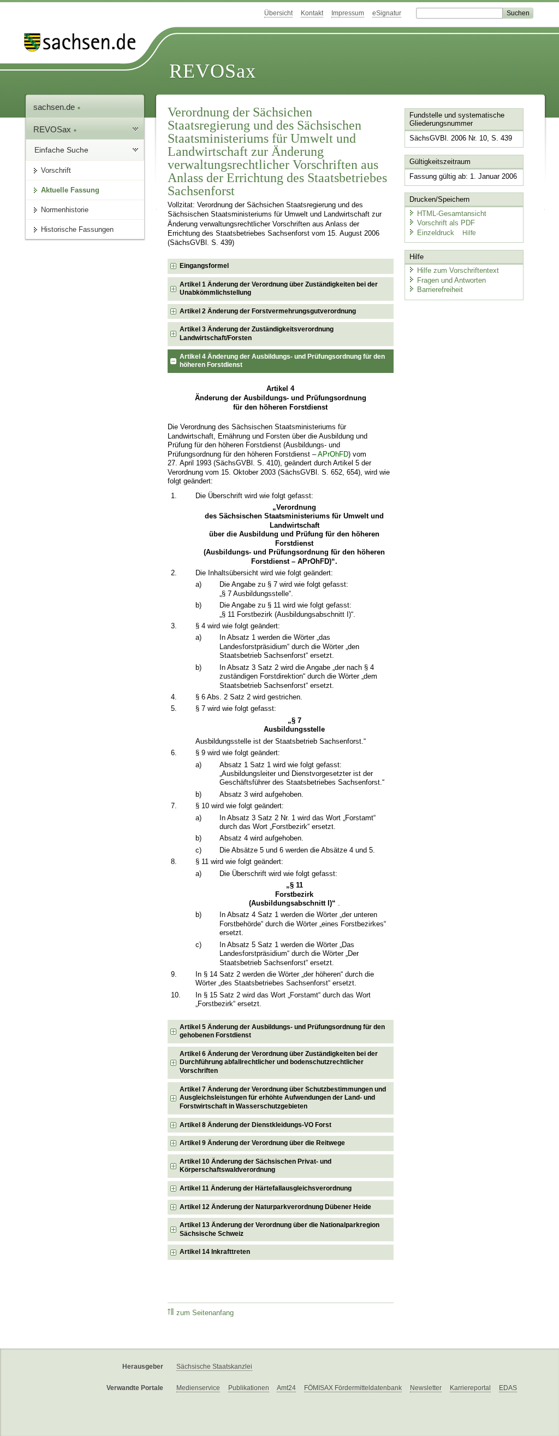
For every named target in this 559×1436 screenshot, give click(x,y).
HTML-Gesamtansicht (451, 213)
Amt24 (286, 1388)
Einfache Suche (61, 149)
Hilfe (469, 233)
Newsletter (426, 1388)
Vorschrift (56, 170)
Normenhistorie (64, 210)
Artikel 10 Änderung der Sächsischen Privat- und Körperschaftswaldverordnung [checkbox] (255, 1166)
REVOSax (212, 71)
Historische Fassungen (77, 229)
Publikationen (248, 1388)
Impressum (347, 13)
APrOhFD (333, 454)
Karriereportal (470, 1388)
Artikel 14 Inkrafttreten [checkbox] (215, 1252)
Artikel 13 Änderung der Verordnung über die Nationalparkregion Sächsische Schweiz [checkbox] (279, 1229)
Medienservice (198, 1388)
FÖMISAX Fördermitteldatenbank (353, 1388)
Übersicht (278, 13)
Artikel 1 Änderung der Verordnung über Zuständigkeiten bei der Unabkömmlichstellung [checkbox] (279, 289)
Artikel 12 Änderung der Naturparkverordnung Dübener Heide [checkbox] (275, 1207)
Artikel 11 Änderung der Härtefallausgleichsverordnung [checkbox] (266, 1188)
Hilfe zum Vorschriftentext (458, 270)
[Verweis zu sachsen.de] (84, 42)
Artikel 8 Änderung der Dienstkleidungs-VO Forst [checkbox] (255, 1125)
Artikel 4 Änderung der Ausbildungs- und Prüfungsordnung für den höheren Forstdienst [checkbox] (282, 361)
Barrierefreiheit (440, 289)
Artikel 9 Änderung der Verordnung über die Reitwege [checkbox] (262, 1143)
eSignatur (386, 13)
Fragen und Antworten (451, 280)
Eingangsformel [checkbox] (204, 266)
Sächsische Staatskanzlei (214, 1366)
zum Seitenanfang (205, 1313)
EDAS (508, 1388)
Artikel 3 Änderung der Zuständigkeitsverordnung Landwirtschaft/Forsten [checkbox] (257, 333)
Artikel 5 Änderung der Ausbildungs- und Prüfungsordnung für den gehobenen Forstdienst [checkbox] (282, 1031)
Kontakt (312, 13)
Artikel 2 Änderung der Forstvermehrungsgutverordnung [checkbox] (268, 311)
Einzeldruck (436, 233)
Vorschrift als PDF (446, 223)
